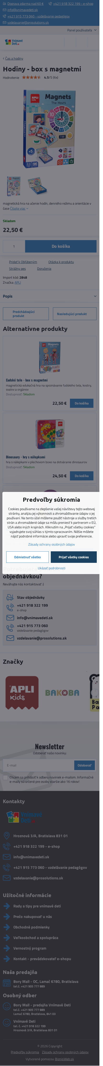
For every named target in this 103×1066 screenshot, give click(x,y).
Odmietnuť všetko (27, 556)
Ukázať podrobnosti (51, 568)
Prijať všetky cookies (74, 556)
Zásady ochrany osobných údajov (51, 544)
